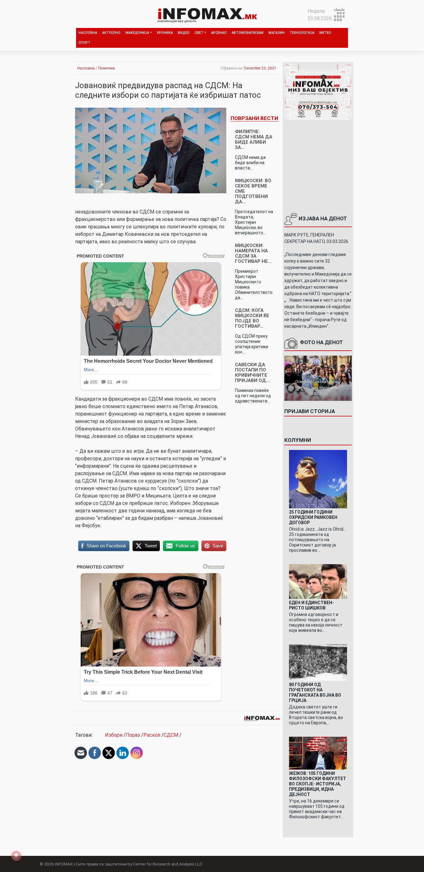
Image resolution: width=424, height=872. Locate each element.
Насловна (88, 33)
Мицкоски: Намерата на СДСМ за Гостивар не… (253, 253)
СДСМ (171, 735)
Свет (199, 33)
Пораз (133, 735)
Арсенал (219, 33)
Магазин (276, 33)
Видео (184, 33)
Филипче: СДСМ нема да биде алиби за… (253, 139)
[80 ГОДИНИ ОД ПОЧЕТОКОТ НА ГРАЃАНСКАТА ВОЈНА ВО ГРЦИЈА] (318, 662)
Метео (325, 33)
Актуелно (111, 33)
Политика (106, 68)
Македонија (137, 33)
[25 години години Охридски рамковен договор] (318, 479)
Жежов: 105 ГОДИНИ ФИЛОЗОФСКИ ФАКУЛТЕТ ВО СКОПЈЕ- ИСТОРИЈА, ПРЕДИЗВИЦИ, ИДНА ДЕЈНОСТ (317, 784)
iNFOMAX (64, 863)
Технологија (302, 33)
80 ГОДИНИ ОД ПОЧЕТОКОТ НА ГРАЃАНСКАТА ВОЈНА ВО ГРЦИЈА (315, 692)
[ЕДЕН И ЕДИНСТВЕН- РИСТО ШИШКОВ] (318, 581)
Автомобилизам (248, 33)
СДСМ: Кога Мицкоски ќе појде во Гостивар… (252, 318)
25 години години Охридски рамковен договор (313, 517)
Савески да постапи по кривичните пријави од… (252, 372)
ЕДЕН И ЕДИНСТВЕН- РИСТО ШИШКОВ (311, 605)
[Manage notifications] (16, 856)
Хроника (165, 33)
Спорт (84, 43)
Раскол (151, 735)
